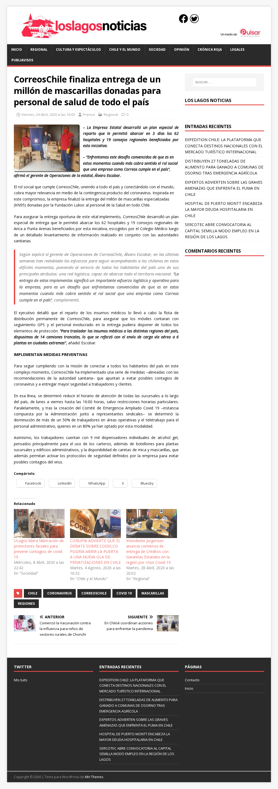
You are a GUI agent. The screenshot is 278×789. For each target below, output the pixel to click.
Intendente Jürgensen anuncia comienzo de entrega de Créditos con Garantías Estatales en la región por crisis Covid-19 (148, 551)
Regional (39, 49)
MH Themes (94, 777)
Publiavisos (22, 60)
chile (32, 593)
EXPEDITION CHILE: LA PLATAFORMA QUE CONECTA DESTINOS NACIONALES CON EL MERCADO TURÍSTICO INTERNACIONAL (224, 145)
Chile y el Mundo (124, 49)
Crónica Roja (210, 49)
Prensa (89, 114)
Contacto (192, 679)
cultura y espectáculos (78, 49)
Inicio (16, 49)
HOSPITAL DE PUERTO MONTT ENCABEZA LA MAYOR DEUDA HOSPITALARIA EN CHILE (223, 209)
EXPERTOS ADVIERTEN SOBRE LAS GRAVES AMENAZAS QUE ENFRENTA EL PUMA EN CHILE (224, 188)
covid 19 (124, 593)
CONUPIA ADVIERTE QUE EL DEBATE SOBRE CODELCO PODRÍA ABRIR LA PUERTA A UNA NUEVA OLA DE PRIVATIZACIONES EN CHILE (95, 551)
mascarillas (152, 593)
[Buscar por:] (224, 82)
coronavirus (59, 593)
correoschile (94, 593)
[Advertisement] (224, 302)
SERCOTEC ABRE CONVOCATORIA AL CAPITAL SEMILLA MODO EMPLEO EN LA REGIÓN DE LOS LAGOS (222, 230)
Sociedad (157, 49)
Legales (237, 49)
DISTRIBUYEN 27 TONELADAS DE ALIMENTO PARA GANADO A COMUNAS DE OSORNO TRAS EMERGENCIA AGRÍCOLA (224, 167)
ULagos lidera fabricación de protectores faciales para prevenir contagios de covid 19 (39, 548)
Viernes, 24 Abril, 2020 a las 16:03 (48, 114)
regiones (26, 603)
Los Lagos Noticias (208, 100)
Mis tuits (20, 679)
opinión (181, 49)
